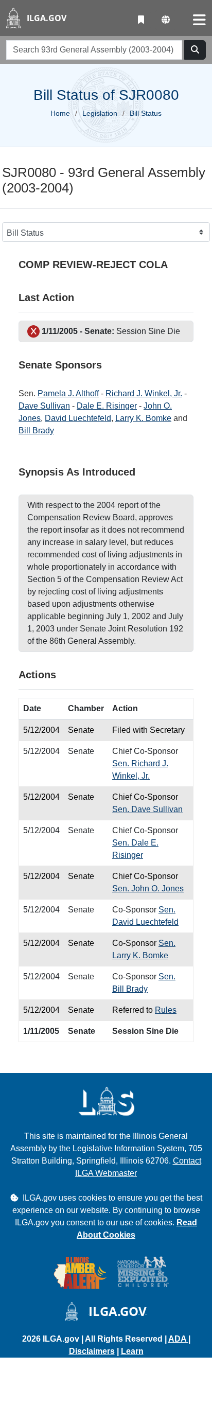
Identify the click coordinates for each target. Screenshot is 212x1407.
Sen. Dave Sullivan (147, 809)
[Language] (165, 20)
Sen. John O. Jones (148, 888)
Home (60, 113)
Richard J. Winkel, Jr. (143, 393)
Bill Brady (36, 430)
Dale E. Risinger (107, 405)
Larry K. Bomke (143, 418)
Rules (165, 1010)
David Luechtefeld (78, 418)
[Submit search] (195, 50)
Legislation (99, 113)
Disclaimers (92, 1351)
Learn (132, 1351)
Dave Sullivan (44, 405)
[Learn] (141, 20)
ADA (178, 1338)
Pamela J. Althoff (68, 393)
